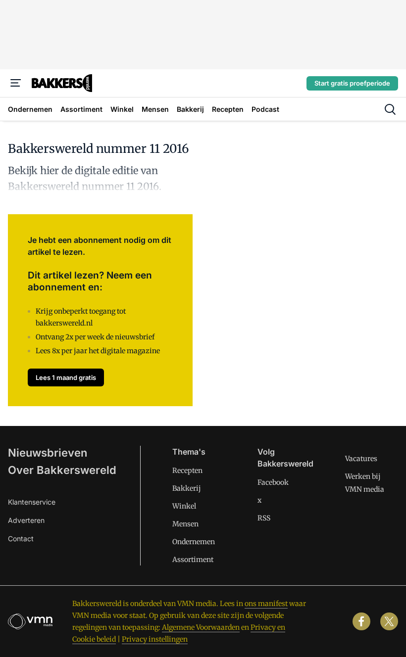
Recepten (187, 470)
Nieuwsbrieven (47, 452)
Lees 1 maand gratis (66, 377)
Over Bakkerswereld (62, 470)
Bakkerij (186, 488)
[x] (389, 621)
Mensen (185, 523)
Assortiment (192, 559)
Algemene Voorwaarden (201, 627)
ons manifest (266, 603)
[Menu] (16, 83)
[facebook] (361, 621)
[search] (390, 109)
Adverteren (26, 520)
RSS (263, 518)
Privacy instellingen (155, 639)
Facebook (273, 482)
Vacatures (361, 458)
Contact (21, 538)
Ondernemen (193, 541)
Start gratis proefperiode (352, 83)
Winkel (184, 506)
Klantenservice (31, 502)
